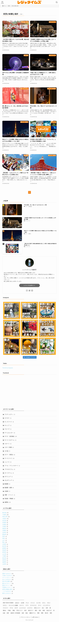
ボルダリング (9, 480)
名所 (47, 607)
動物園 (7, 484)
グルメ (48, 602)
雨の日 (46, 613)
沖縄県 (5, 530)
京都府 (5, 526)
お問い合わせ (35, 617)
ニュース (8, 462)
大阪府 (5, 518)
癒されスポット (7, 583)
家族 (14, 610)
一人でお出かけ (7, 591)
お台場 (22, 602)
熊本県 (5, 558)
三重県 (5, 556)
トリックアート (46, 605)
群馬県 (5, 552)
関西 (42, 613)
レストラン (29, 607)
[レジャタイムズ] (29, 2)
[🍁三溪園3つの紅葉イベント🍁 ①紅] (11, 346)
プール (11, 607)
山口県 (5, 554)
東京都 (5, 512)
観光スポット (7, 585)
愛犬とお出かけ (7, 593)
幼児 (25, 610)
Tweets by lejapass (7, 367)
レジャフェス (23, 607)
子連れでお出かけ (8, 575)
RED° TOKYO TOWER (8, 602)
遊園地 (8, 502)
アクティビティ (10, 414)
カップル (38, 602)
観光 (27, 613)
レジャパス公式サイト (29, 285)
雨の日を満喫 (7, 581)
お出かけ (17, 602)
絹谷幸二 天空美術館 (15, 613)
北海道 (5, 532)
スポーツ (8, 443)
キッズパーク (9, 421)
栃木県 (5, 546)
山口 (4, 540)
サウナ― (5, 605)
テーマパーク (9, 458)
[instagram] (32, 291)
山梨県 (5, 564)
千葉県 (5, 514)
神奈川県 (6, 516)
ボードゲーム (9, 473)
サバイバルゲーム (10, 440)
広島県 (5, 544)
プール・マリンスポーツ (12, 465)
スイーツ (22, 605)
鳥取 (4, 538)
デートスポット (7, 577)
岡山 (4, 542)
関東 (38, 613)
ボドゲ (16, 607)
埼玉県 (5, 520)
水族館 (7, 491)
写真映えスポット (8, 587)
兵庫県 (5, 524)
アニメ (27, 602)
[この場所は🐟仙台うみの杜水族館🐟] (11, 310)
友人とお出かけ (7, 579)
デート (39, 605)
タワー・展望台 (10, 454)
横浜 (36, 610)
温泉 (40, 610)
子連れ (9, 610)
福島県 (5, 528)
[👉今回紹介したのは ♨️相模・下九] (29, 310)
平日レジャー (20, 610)
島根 (4, 536)
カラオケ (8, 418)
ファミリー (5, 607)
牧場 (44, 610)
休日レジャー (37, 607)
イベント (33, 602)
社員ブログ (49, 610)
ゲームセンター (10, 432)
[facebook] (27, 291)
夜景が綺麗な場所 (8, 589)
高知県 (5, 550)
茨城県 (5, 522)
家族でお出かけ (7, 573)
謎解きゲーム (32, 613)
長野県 (5, 560)
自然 (23, 613)
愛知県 (5, 534)
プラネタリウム (10, 469)
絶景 (8, 613)
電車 (51, 613)
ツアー (27, 605)
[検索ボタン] (56, 2)
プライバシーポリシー (26, 617)
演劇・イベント (10, 495)
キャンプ (8, 425)
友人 (43, 607)
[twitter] (29, 291)
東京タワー (30, 610)
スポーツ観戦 (9, 447)
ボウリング (9, 476)
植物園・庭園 (9, 487)
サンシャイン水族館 (13, 605)
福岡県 (5, 562)
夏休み (4, 610)
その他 (7, 451)
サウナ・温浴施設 (11, 436)
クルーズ (8, 429)
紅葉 (4, 613)
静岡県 (5, 548)
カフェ (43, 602)
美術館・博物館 (10, 498)
